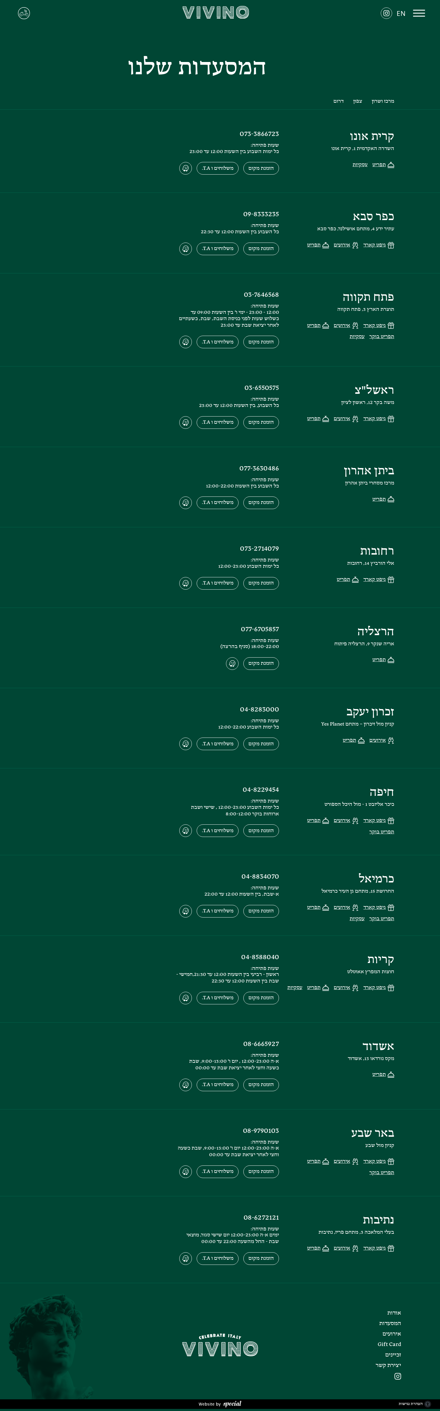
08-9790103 (261, 1131)
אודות (394, 1313)
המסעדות (390, 1323)
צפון (357, 101)
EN (401, 13)
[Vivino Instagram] (395, 1376)
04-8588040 (260, 957)
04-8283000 (259, 710)
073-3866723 (259, 134)
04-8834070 (260, 877)
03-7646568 (261, 295)
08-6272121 (261, 1218)
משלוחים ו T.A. (217, 168)
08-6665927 (261, 1044)
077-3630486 (259, 468)
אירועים (392, 1334)
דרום (338, 101)
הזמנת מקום (261, 168)
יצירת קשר (388, 1365)
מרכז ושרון (383, 101)
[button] (419, 13)
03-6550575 (262, 388)
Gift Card (389, 1344)
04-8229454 (261, 790)
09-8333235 (261, 214)
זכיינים (393, 1355)
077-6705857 (260, 629)
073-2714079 (259, 549)
